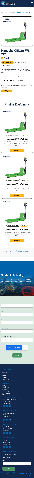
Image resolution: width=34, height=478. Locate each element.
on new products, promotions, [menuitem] (10, 456)
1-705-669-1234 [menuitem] (6, 444)
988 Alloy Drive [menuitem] (6, 401)
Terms (9, 474)
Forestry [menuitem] (4, 389)
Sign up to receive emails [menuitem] (9, 454)
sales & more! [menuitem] (6, 457)
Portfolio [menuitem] (4, 375)
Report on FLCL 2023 (18, 474)
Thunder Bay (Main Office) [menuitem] (9, 399)
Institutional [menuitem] (5, 391)
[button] (9, 3)
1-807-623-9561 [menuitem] (6, 403)
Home (2, 12)
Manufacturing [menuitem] (6, 393)
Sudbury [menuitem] (4, 440)
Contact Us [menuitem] (5, 379)
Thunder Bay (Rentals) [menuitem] (8, 413)
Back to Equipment (10, 12)
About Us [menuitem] (5, 372)
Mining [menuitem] (4, 386)
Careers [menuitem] (4, 374)
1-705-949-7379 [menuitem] (6, 430)
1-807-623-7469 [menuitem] (6, 417)
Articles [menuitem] (4, 377)
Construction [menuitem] (6, 387)
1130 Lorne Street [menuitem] (7, 442)
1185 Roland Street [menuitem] (7, 415)
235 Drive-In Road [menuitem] (7, 428)
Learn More (17, 150)
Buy (6, 91)
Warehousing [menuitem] (6, 395)
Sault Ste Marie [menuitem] (6, 427)
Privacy (3, 474)
